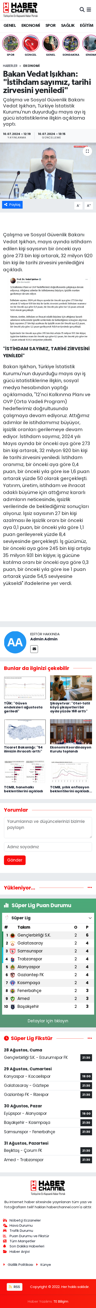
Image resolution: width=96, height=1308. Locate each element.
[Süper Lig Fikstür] (90, 1038)
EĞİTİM (86, 26)
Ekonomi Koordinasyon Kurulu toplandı (70, 749)
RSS (16, 1286)
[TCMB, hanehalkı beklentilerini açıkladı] (25, 771)
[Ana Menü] (89, 10)
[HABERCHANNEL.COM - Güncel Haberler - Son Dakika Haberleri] (20, 10)
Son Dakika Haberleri (27, 1246)
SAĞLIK (67, 26)
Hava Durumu (21, 1225)
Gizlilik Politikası (20, 1264)
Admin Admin (44, 639)
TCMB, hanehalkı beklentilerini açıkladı (23, 789)
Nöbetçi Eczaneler (25, 1220)
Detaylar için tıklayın (48, 1021)
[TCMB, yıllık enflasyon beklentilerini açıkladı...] (71, 771)
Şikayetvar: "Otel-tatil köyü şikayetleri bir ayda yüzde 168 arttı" (70, 707)
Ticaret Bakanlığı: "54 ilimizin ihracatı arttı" (23, 749)
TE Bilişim (60, 1301)
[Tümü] (90, 887)
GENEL (9, 26)
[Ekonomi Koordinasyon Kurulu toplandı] (71, 731)
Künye (46, 1264)
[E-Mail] (34, 649)
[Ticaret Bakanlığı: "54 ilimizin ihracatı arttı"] (25, 731)
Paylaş (15, 204)
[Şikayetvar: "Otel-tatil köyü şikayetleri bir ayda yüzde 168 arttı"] (71, 687)
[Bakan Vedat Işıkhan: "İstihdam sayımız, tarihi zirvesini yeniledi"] (48, 171)
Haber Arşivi (20, 1251)
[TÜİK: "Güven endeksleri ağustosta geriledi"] (25, 687)
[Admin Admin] (15, 642)
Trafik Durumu (21, 1230)
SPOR (50, 26)
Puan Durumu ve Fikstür (29, 1235)
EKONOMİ (30, 26)
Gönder (14, 860)
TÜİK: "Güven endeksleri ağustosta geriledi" (23, 707)
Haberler (10, 65)
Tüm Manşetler (22, 1241)
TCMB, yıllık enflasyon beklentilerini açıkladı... (71, 789)
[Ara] (82, 10)
